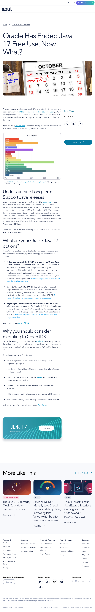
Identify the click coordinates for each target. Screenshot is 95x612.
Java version (48, 201)
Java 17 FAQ (23, 322)
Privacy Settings (87, 607)
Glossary (85, 562)
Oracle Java (20, 125)
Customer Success (28, 543)
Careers (84, 551)
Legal (65, 607)
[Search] (3, 3)
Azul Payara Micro (9, 554)
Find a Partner (45, 554)
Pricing (5, 568)
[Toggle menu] (92, 9)
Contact (84, 558)
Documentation (27, 551)
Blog (5, 25)
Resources (64, 547)
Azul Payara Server (9, 557)
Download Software (28, 547)
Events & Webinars (67, 551)
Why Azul (85, 555)
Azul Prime (7, 550)
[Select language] (9, 3)
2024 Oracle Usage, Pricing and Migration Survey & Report (27, 182)
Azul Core (40, 341)
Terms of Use (74, 607)
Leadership (86, 547)
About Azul (86, 543)
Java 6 (39, 377)
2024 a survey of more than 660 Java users (36, 111)
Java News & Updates (21, 25)
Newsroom (64, 543)
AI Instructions (87, 566)
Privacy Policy (55, 607)
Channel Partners (46, 543)
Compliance (44, 607)
